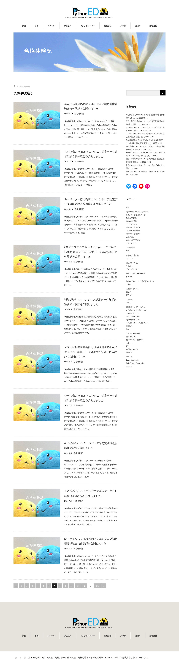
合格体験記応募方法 (133, 240)
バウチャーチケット (133, 230)
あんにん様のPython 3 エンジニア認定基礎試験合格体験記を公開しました (90, 106)
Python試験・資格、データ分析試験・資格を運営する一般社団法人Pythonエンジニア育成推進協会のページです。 (95, 657)
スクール (51, 25)
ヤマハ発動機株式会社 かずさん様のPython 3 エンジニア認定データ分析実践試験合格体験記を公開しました (90, 351)
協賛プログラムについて (134, 340)
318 (97, 586)
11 (78, 586)
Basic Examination (132, 360)
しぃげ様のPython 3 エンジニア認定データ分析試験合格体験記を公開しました (90, 154)
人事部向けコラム (132, 288)
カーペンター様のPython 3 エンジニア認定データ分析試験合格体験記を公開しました (90, 201)
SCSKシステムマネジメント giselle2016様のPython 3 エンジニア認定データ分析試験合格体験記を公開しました (90, 251)
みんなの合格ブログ (133, 316)
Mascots (129, 366)
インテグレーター (87, 25)
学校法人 (67, 25)
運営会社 (153, 25)
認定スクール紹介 (132, 263)
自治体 (137, 25)
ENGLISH (129, 352)
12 (84, 586)
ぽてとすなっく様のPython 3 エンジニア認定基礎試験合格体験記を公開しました (90, 541)
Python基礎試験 (131, 218)
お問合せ (129, 299)
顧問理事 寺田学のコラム (135, 307)
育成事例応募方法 (132, 255)
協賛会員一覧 (131, 336)
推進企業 (107, 25)
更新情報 (129, 326)
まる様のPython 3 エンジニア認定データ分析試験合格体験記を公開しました (90, 493)
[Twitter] (15, 657)
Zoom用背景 (130, 247)
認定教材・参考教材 (133, 233)
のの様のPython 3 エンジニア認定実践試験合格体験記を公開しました (90, 445)
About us (129, 357)
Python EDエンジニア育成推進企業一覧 (140, 281)
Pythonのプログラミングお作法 (137, 211)
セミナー (129, 343)
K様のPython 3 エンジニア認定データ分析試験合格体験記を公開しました (90, 301)
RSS (29, 657)
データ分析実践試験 (133, 227)
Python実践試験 (131, 221)
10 (71, 586)
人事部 (123, 25)
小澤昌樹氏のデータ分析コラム (137, 323)
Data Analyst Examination (135, 363)
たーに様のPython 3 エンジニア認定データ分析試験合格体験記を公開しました (90, 398)
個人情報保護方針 (132, 349)
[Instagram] (24, 657)
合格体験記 (79, 113)
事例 (37, 25)
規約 (127, 346)
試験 (24, 25)
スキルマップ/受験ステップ (135, 215)
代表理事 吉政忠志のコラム (136, 310)
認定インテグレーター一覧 (135, 273)
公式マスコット (131, 243)
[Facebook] (20, 657)
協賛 (127, 329)
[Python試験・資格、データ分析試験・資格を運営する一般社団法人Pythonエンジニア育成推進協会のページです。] (89, 13)
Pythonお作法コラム (133, 319)
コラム (128, 302)
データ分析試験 (131, 224)
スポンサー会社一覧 (133, 333)
